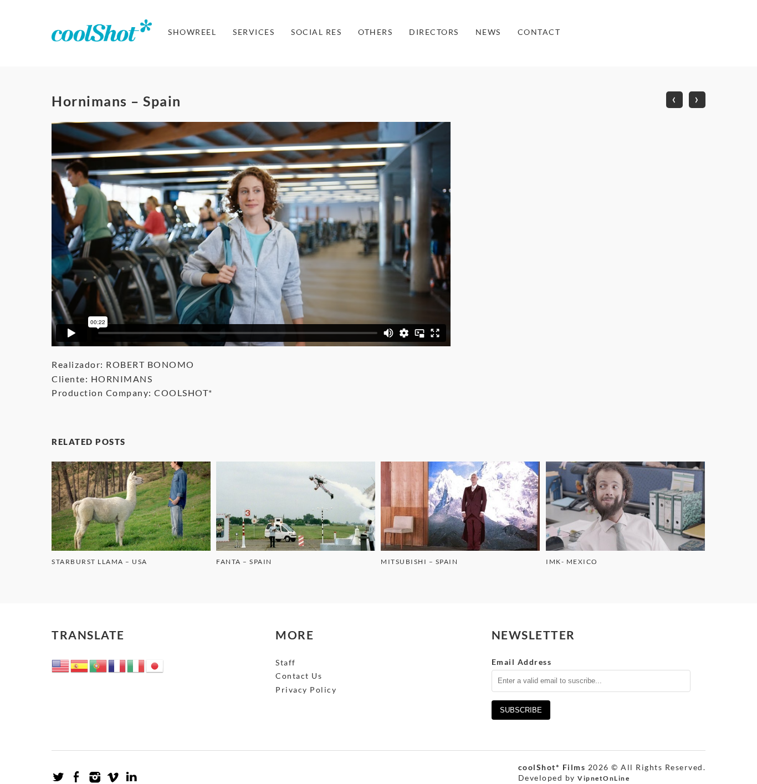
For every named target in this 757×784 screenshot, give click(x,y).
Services (253, 32)
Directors (434, 32)
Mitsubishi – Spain (419, 561)
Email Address (522, 662)
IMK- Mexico (572, 561)
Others (375, 32)
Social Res (316, 32)
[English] (61, 664)
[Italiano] (136, 664)
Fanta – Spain (244, 561)
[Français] (117, 664)
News (488, 32)
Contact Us (298, 675)
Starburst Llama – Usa (99, 561)
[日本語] (155, 664)
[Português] (98, 664)
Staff (285, 662)
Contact (539, 32)
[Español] (79, 664)
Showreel (192, 32)
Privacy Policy (305, 689)
